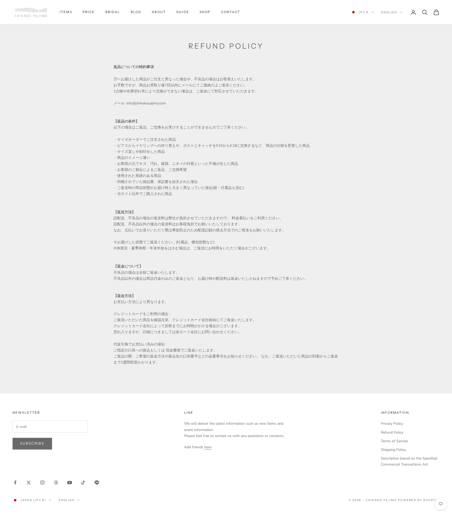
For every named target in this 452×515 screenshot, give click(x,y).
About (159, 12)
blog (136, 12)
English (389, 12)
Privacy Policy (392, 423)
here (207, 447)
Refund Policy (392, 432)
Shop (205, 12)
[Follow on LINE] (96, 482)
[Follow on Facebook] (15, 482)
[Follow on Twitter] (28, 482)
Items (66, 12)
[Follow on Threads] (56, 482)
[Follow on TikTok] (83, 482)
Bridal (112, 12)
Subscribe (32, 443)
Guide (182, 12)
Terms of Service (394, 441)
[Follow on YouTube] (69, 482)
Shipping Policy (393, 449)
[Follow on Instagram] (42, 482)
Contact (230, 12)
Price (89, 12)
